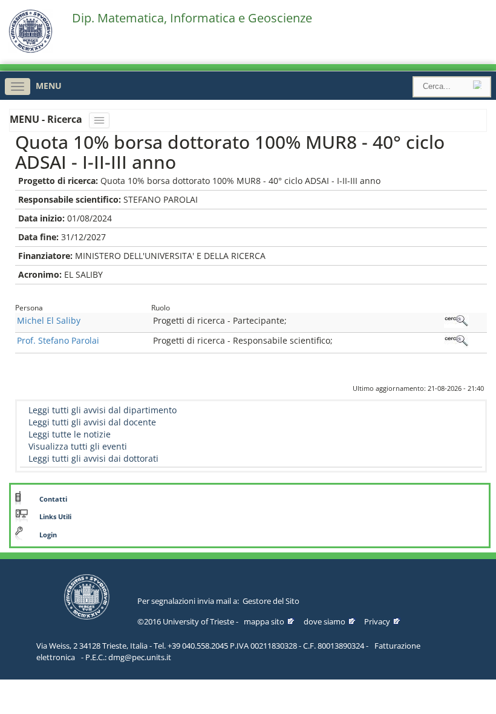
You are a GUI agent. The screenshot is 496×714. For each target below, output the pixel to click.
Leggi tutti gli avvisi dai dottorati (93, 458)
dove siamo (324, 621)
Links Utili (55, 517)
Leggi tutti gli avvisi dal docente (92, 422)
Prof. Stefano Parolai (58, 340)
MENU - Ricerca (47, 119)
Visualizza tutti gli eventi (77, 446)
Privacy (377, 621)
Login (48, 535)
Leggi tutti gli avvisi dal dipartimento (102, 410)
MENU (49, 85)
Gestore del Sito (271, 600)
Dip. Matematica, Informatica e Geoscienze (192, 18)
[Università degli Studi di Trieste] (30, 50)
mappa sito (264, 621)
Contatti (53, 499)
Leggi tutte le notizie (69, 434)
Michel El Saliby (48, 320)
